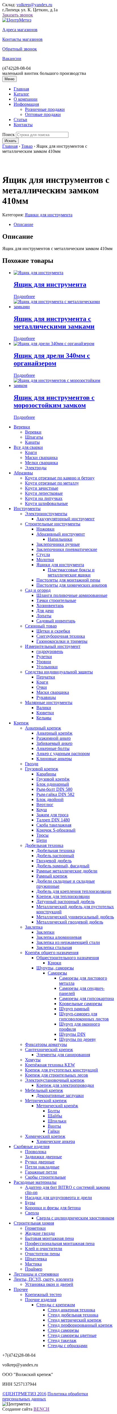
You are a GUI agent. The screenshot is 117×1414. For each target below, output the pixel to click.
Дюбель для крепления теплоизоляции (73, 891)
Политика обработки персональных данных (45, 1396)
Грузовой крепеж (41, 768)
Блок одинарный (52, 784)
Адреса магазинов (19, 29)
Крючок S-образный (56, 830)
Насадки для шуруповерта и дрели (58, 1197)
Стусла (43, 554)
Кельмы (43, 717)
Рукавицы (46, 697)
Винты (54, 1126)
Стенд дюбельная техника (73, 1314)
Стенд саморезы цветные (72, 1335)
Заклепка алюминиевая (59, 937)
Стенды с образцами (67, 1345)
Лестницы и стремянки (36, 1274)
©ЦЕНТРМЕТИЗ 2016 (24, 1393)
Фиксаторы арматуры (46, 1044)
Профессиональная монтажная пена (60, 1243)
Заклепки (45, 932)
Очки (41, 687)
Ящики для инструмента (48, 214)
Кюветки (45, 712)
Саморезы (57, 973)
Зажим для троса (52, 814)
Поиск (8, 134)
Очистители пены (42, 1253)
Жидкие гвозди (40, 1233)
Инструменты (27, 508)
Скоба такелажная (53, 825)
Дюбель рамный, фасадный (62, 865)
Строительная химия (34, 1223)
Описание (23, 224)
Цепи (41, 840)
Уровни (43, 661)
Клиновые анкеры (54, 758)
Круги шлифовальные (46, 503)
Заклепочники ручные (58, 544)
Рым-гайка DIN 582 (55, 794)
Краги (31, 452)
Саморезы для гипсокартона (86, 998)
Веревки (22, 426)
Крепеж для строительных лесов (56, 1075)
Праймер (33, 1269)
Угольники (47, 666)
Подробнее (24, 296)
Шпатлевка (36, 1258)
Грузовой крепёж (53, 779)
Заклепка (34, 927)
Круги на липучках (43, 498)
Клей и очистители (43, 1248)
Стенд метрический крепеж (74, 1320)
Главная (21, 88)
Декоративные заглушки (60, 1095)
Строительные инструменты (52, 523)
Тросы (42, 835)
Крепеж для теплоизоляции (63, 896)
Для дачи (45, 610)
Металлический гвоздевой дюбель (69, 922)
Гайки (54, 1131)
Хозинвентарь (50, 605)
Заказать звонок (17, 14)
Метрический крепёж (57, 1105)
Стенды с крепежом (55, 1304)
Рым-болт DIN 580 (54, 789)
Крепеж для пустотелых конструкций (61, 1070)
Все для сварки (28, 447)
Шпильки (57, 1121)
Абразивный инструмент (60, 534)
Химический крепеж (45, 1136)
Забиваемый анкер (54, 743)
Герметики (35, 1228)
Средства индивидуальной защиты (59, 671)
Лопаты (43, 615)
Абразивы (23, 472)
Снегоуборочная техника (60, 636)
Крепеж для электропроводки (65, 1085)
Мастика (33, 1263)
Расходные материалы (35, 1182)
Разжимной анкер (53, 738)
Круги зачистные (41, 488)
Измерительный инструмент (52, 646)
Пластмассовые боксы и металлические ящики (71, 572)
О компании (25, 99)
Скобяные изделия (31, 1146)
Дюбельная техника (44, 845)
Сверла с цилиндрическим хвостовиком (75, 1218)
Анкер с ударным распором (63, 753)
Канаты (32, 442)
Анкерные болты (53, 748)
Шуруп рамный (74, 1008)
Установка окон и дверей (49, 1284)
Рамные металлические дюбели (66, 870)
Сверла (32, 1212)
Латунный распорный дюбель (65, 901)
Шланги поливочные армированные (71, 595)
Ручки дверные (40, 1161)
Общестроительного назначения (67, 957)
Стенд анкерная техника (71, 1309)
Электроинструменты (46, 513)
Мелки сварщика (41, 462)
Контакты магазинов (22, 39)
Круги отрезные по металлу (52, 483)
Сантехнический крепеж (49, 1049)
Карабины (46, 774)
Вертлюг (44, 804)
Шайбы (55, 1115)
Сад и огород (38, 590)
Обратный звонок (19, 49)
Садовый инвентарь (55, 620)
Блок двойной (50, 799)
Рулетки (44, 656)
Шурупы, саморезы (55, 967)
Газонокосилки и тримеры (61, 641)
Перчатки (45, 677)
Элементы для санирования (63, 1054)
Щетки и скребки (53, 631)
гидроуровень (49, 651)
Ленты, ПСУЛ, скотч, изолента (43, 1279)
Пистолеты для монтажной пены (68, 580)
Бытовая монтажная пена (49, 1238)
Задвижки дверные (43, 1156)
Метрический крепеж (46, 1100)
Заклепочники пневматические (66, 549)
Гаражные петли (41, 1172)
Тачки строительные (56, 600)
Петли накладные (42, 1166)
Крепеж (21, 722)
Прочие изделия (40, 1299)
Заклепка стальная (54, 947)
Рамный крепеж (51, 876)
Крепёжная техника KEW (50, 1064)
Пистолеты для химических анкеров (71, 585)
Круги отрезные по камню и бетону (60, 477)
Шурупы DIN (72, 1034)
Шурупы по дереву (77, 1039)
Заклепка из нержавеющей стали (68, 942)
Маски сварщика (41, 457)
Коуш (41, 809)
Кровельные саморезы (80, 1003)
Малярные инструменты (48, 702)
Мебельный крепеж (44, 1090)
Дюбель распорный (55, 855)
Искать (10, 141)
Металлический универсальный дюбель (75, 916)
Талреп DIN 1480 (53, 819)
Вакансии (11, 58)
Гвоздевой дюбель (54, 860)
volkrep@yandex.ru (34, 4)
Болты (54, 1110)
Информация (26, 104)
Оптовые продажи (43, 114)
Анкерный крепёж (54, 733)
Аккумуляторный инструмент (65, 518)
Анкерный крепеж (43, 728)
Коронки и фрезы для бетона (53, 1207)
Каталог (21, 94)
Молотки (45, 559)
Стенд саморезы (63, 1330)
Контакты (23, 124)
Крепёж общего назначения (51, 952)
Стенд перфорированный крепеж (80, 1325)
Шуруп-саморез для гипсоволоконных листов (84, 1016)
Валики (43, 707)
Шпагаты (34, 437)
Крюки (54, 962)
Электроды (36, 467)
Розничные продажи (45, 109)
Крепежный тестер (43, 1294)
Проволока (35, 1151)
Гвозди (31, 763)
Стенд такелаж (62, 1340)
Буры (30, 1202)
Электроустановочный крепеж (54, 1080)
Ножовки (45, 529)
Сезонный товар (41, 625)
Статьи (20, 119)
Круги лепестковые (44, 493)
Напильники (60, 539)
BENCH (41, 1409)
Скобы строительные (45, 1177)
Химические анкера (55, 1141)
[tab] (64, 224)
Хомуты (33, 1059)
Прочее (21, 1289)
